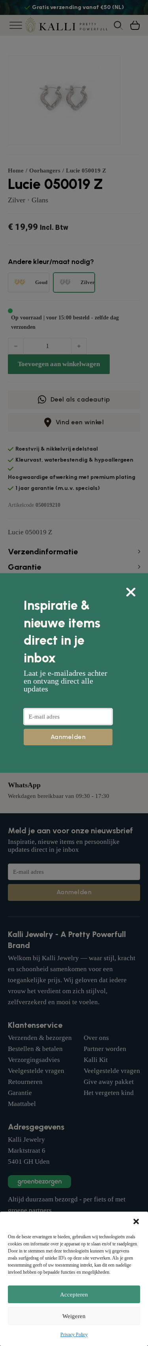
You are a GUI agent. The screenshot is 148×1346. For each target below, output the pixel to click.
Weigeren (74, 1316)
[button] (136, 1221)
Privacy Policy (74, 1334)
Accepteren (74, 1294)
